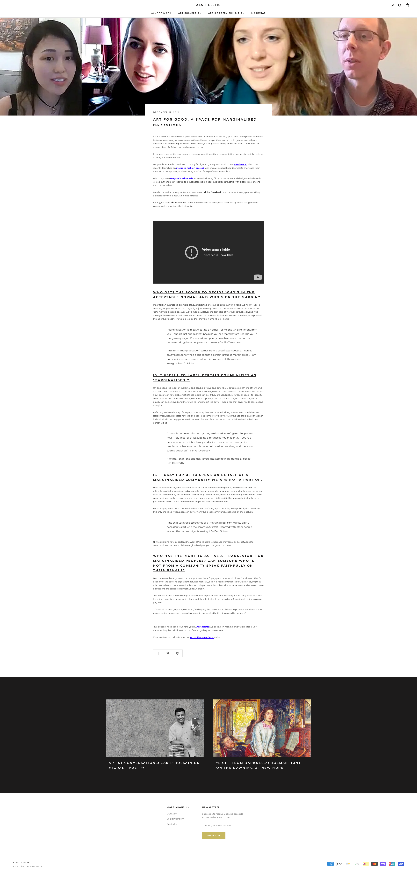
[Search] (400, 5)
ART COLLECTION (189, 13)
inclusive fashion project (190, 168)
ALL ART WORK (161, 13)
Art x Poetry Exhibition (226, 13)
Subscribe (214, 836)
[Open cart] (407, 5)
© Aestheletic (21, 862)
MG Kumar (258, 13)
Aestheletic (240, 164)
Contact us (172, 824)
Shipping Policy (175, 818)
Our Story (172, 813)
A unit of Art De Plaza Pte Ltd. (28, 866)
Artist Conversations (202, 637)
